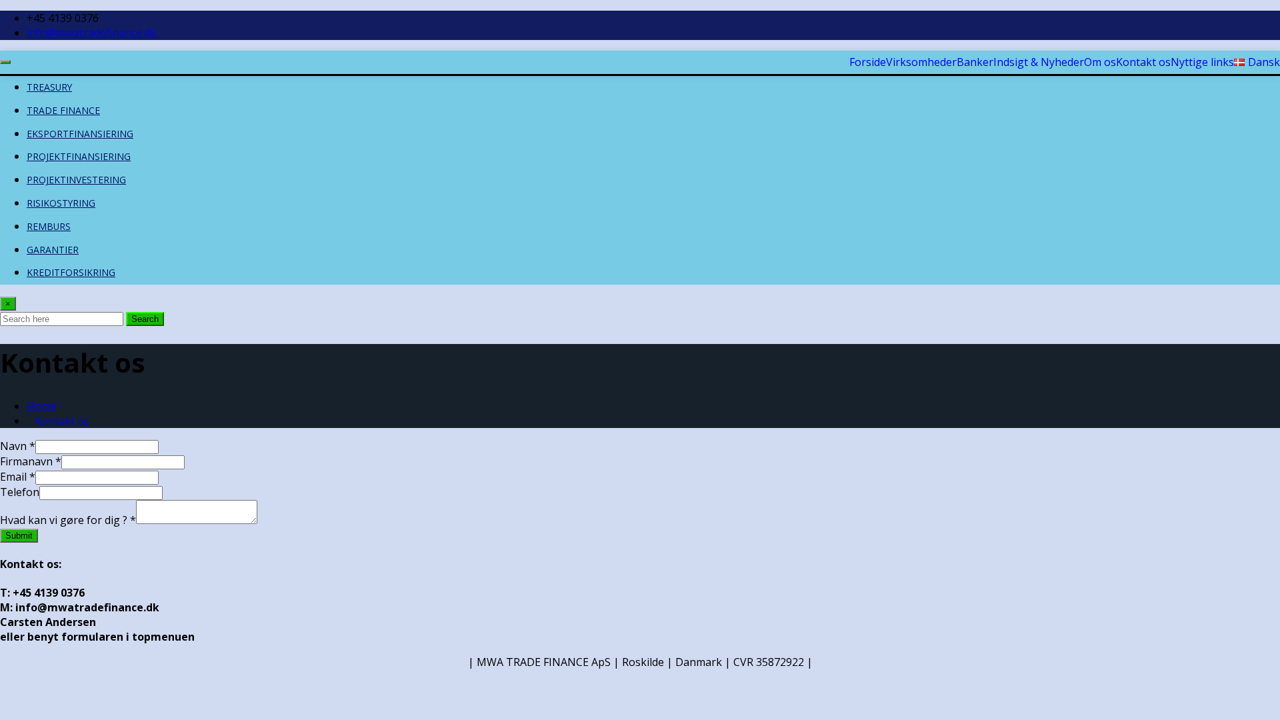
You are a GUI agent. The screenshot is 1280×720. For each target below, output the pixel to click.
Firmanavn (30, 461)
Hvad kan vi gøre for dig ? (68, 520)
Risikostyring (61, 203)
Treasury (49, 87)
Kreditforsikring (71, 272)
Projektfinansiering (79, 156)
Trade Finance (63, 110)
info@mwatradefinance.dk (91, 32)
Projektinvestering (76, 179)
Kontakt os (62, 420)
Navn (17, 446)
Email (17, 476)
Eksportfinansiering (80, 133)
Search (145, 319)
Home (42, 406)
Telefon (19, 492)
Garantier (53, 249)
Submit (19, 536)
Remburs (49, 226)
